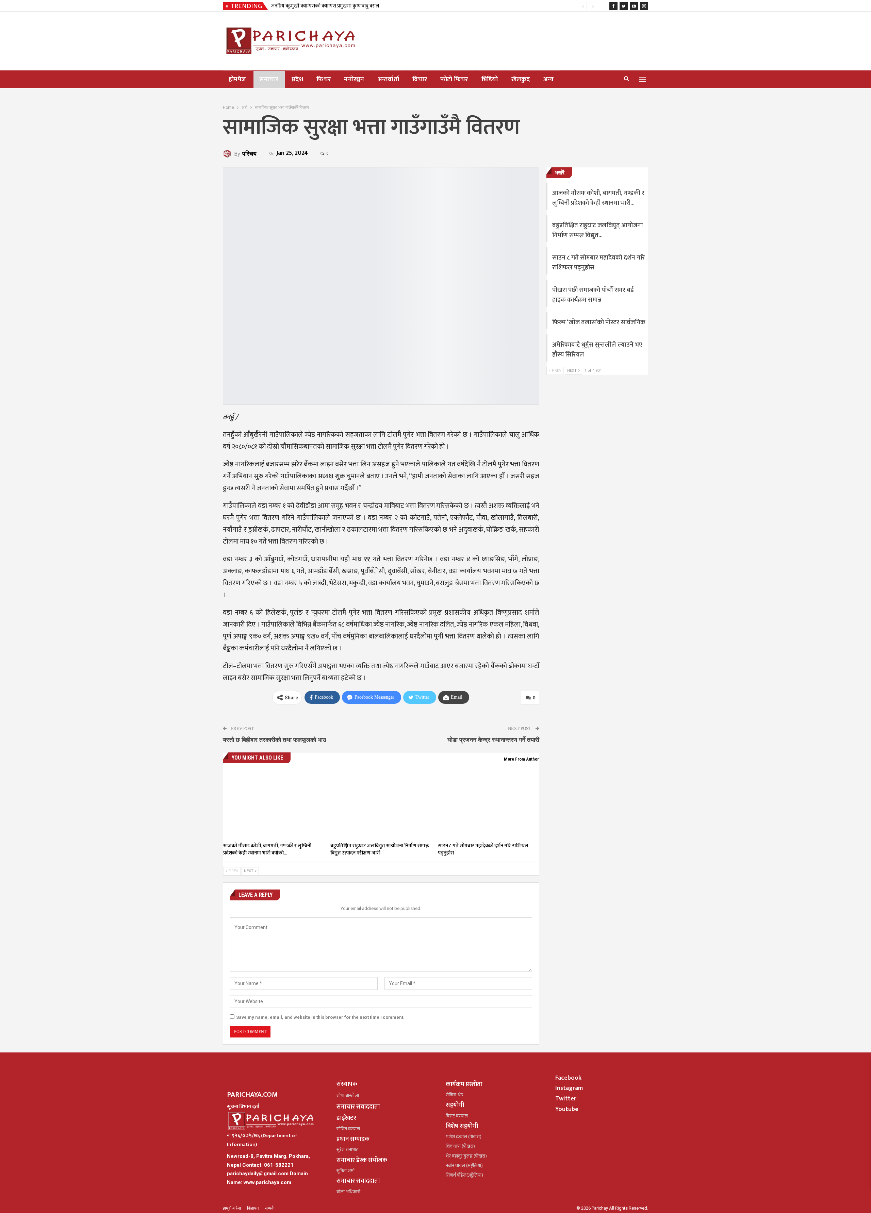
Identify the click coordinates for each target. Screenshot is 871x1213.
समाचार (268, 79)
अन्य (548, 79)
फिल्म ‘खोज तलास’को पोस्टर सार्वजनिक (598, 322)
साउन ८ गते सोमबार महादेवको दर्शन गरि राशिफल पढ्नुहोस (598, 262)
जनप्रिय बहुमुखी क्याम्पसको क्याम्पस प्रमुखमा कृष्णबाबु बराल (325, 6)
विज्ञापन (253, 1208)
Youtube (566, 1109)
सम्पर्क (270, 1208)
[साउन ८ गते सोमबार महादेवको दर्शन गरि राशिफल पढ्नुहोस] (488, 803)
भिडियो (489, 79)
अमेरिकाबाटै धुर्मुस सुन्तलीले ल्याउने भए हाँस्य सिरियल (597, 349)
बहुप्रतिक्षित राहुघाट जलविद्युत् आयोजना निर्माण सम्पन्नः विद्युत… (597, 230)
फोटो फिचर (454, 79)
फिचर (323, 79)
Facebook (568, 1078)
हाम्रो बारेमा (232, 1208)
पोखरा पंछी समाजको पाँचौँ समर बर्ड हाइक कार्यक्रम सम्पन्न (593, 295)
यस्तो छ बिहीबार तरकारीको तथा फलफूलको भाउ (274, 739)
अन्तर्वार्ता (388, 79)
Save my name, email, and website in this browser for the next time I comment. (320, 1017)
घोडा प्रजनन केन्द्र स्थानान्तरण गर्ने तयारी (493, 739)
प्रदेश (297, 79)
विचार (419, 79)
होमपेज (237, 79)
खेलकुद (520, 79)
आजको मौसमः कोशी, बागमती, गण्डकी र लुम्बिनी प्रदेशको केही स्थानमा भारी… (598, 198)
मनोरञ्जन (354, 79)
